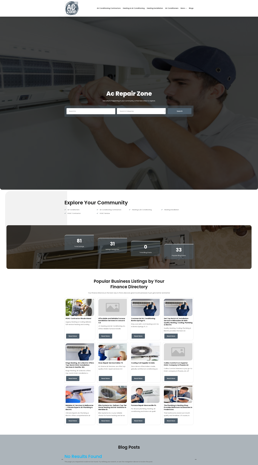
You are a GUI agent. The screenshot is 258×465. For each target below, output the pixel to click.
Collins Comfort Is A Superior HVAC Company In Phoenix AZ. (176, 364)
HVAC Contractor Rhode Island (78, 318)
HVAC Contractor (74, 213)
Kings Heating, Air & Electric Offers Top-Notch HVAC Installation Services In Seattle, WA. (80, 365)
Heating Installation (155, 8)
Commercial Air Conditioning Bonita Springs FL (143, 319)
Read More (73, 336)
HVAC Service (105, 213)
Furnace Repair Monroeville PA (143, 405)
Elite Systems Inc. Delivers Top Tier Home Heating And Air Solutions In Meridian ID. (112, 407)
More (183, 8)
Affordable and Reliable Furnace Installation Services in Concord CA (111, 320)
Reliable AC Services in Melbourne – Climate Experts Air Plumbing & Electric (79, 407)
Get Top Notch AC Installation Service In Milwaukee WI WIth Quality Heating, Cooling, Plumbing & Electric (178, 321)
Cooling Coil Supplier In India (143, 363)
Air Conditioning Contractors (109, 8)
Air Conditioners (171, 8)
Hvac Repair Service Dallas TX (110, 363)
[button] (195, 459)
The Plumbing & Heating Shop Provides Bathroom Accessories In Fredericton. (178, 407)
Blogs (191, 8)
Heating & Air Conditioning (134, 8)
